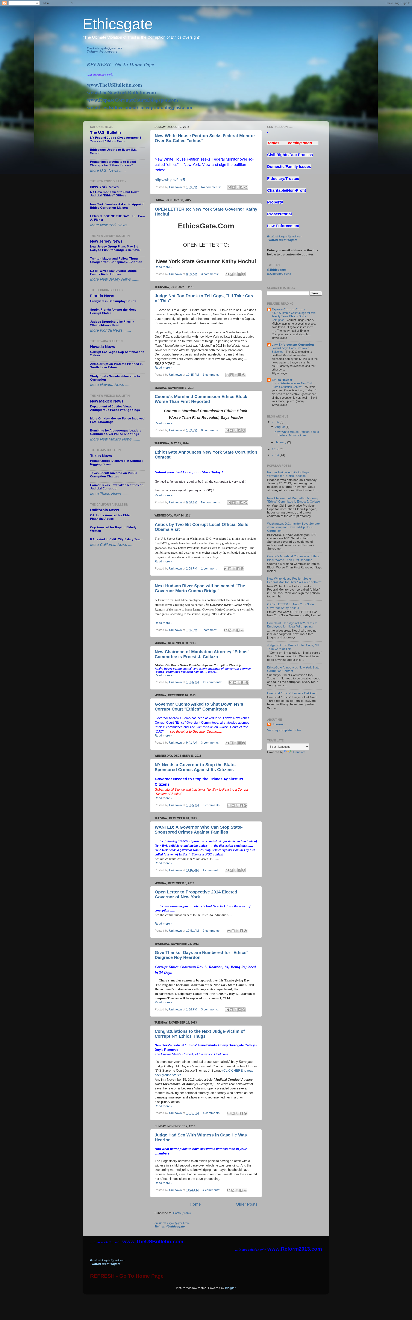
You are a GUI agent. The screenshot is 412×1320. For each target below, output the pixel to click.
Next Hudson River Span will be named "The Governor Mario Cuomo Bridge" (200, 588)
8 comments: (210, 430)
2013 (276, 455)
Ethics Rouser (282, 379)
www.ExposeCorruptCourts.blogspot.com (132, 99)
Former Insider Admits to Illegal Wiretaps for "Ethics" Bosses (288, 474)
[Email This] (229, 187)
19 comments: (213, 682)
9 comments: (212, 930)
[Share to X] (237, 187)
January (281, 442)
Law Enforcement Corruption (293, 344)
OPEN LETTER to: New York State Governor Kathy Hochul (290, 606)
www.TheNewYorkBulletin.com (121, 92)
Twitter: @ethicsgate (102, 51)
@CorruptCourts (279, 273)
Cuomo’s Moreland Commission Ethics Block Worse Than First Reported (201, 399)
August (280, 426)
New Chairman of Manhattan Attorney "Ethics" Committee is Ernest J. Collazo (202, 654)
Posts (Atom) (182, 1213)
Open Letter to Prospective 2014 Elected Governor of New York (196, 894)
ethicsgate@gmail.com (108, 48)
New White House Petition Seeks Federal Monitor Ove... (296, 433)
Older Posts (247, 1204)
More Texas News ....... (109, 494)
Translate (299, 752)
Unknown (278, 724)
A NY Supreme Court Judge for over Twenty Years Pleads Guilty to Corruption (294, 316)
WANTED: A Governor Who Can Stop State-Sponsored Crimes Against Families (199, 829)
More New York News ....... (113, 225)
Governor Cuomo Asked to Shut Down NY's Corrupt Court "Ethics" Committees (199, 706)
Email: (91, 48)
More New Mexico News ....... (115, 439)
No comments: (211, 187)
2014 (276, 449)
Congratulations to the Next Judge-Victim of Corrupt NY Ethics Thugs (200, 1034)
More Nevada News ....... (111, 385)
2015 (276, 422)
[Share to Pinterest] (246, 187)
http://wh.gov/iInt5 (170, 179)
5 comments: (212, 805)
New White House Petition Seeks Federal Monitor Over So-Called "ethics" (294, 580)
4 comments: (212, 1113)
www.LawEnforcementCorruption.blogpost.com (139, 107)
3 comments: (210, 274)
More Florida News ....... (110, 330)
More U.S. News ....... (108, 170)
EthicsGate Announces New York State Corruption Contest (292, 385)
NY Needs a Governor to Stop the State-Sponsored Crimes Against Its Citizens (195, 767)
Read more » (164, 267)
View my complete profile (284, 730)
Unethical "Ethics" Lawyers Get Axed (292, 693)
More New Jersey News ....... (114, 279)
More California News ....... (113, 544)
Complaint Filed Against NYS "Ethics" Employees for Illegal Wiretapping (292, 624)
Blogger (230, 1288)
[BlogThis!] (233, 187)
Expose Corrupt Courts (288, 309)
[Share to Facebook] (241, 187)
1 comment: (211, 374)
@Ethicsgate (276, 269)
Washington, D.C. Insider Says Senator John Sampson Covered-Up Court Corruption (293, 527)
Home (195, 1204)
